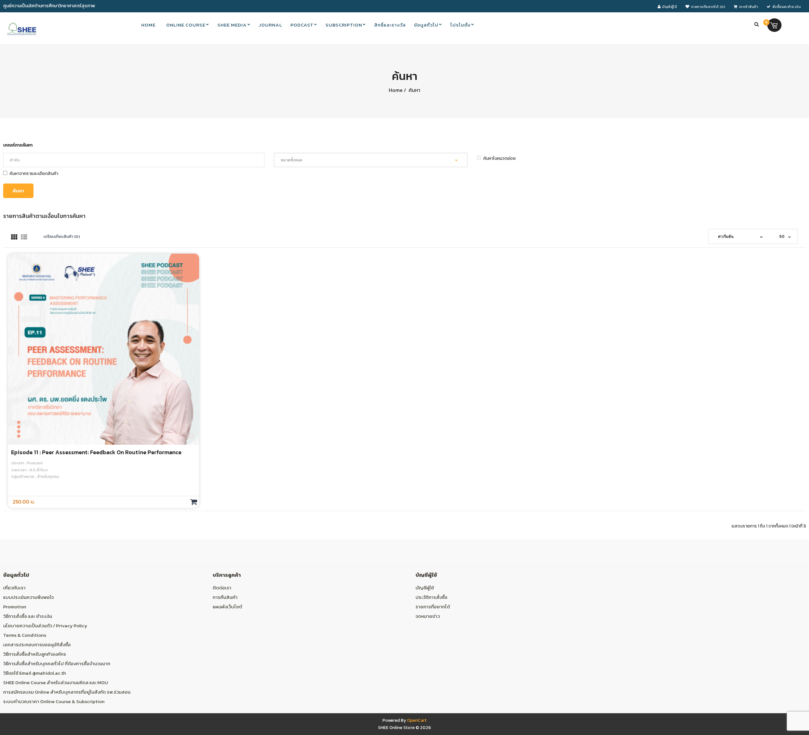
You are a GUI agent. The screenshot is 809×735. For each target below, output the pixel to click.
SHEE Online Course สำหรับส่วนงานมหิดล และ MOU (55, 682)
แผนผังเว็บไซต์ (227, 606)
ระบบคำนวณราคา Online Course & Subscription (54, 701)
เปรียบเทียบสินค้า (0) (62, 236)
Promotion (14, 606)
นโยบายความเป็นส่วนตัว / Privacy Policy (45, 625)
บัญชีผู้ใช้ (425, 587)
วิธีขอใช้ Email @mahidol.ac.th (34, 673)
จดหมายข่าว (428, 616)
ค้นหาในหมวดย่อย (499, 158)
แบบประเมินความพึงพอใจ (28, 597)
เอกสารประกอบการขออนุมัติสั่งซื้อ (37, 644)
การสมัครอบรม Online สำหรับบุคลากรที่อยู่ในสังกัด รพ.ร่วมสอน (67, 692)
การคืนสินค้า (225, 597)
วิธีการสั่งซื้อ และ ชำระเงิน (27, 616)
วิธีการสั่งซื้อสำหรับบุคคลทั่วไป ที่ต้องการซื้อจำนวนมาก (56, 663)
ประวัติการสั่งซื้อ (431, 597)
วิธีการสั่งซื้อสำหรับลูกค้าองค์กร (34, 654)
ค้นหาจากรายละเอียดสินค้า (33, 173)
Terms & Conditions (24, 635)
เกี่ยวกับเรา (14, 587)
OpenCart (417, 720)
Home (396, 90)
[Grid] (14, 237)
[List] (24, 237)
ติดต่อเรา (222, 587)
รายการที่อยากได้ (433, 606)
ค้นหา (413, 90)
